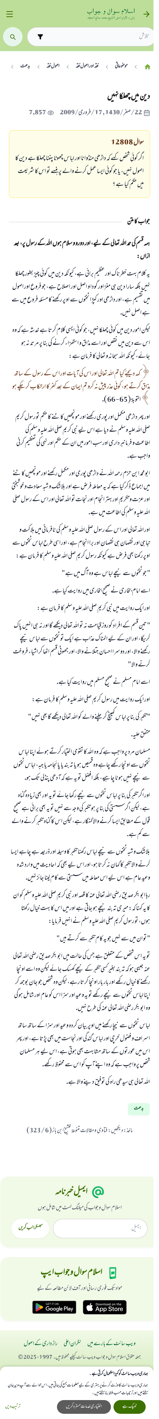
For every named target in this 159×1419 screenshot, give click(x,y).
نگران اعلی (72, 1344)
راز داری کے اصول (41, 1344)
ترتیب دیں (12, 1407)
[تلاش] (13, 37)
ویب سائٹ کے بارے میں (111, 1344)
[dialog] (76, 1393)
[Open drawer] (9, 14)
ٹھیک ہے (129, 1406)
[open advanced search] (40, 36)
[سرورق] (147, 66)
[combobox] (98, 37)
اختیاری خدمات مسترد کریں (84, 1406)
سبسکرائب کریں (30, 1228)
